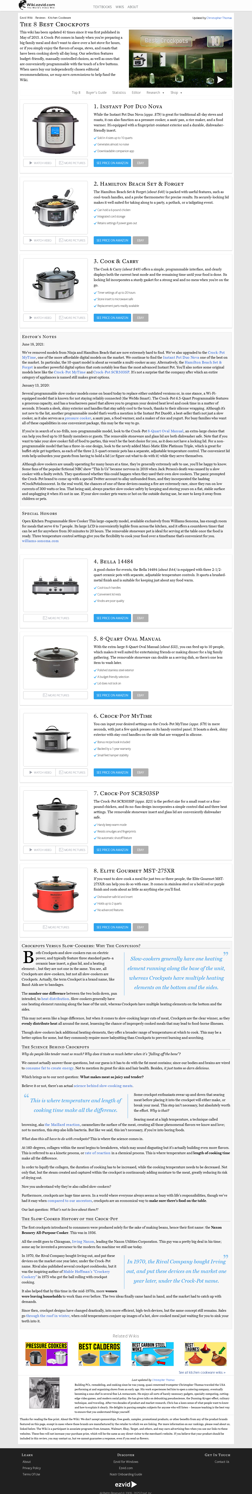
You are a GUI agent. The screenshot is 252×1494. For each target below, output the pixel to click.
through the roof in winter (47, 1316)
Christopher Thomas (163, 1379)
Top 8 (76, 92)
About (27, 1462)
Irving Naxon (83, 1241)
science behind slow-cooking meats (103, 1086)
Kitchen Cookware (59, 17)
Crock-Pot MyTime (70, 372)
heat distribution (55, 999)
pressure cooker (78, 418)
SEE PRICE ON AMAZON (112, 163)
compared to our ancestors (70, 1201)
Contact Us (222, 1462)
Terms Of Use (31, 1474)
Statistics (119, 92)
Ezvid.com (126, 1468)
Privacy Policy (32, 1468)
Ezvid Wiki (26, 17)
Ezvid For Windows (126, 1462)
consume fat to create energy (50, 1068)
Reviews (40, 17)
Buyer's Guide (96, 92)
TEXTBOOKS (102, 7)
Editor (136, 92)
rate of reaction (98, 1153)
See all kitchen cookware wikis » (202, 1372)
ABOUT (133, 7)
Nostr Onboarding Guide (126, 1474)
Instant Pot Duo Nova (181, 357)
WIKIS (120, 7)
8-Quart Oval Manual (165, 431)
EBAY (140, 163)
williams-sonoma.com (40, 541)
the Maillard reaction (62, 1125)
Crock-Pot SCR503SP (111, 372)
